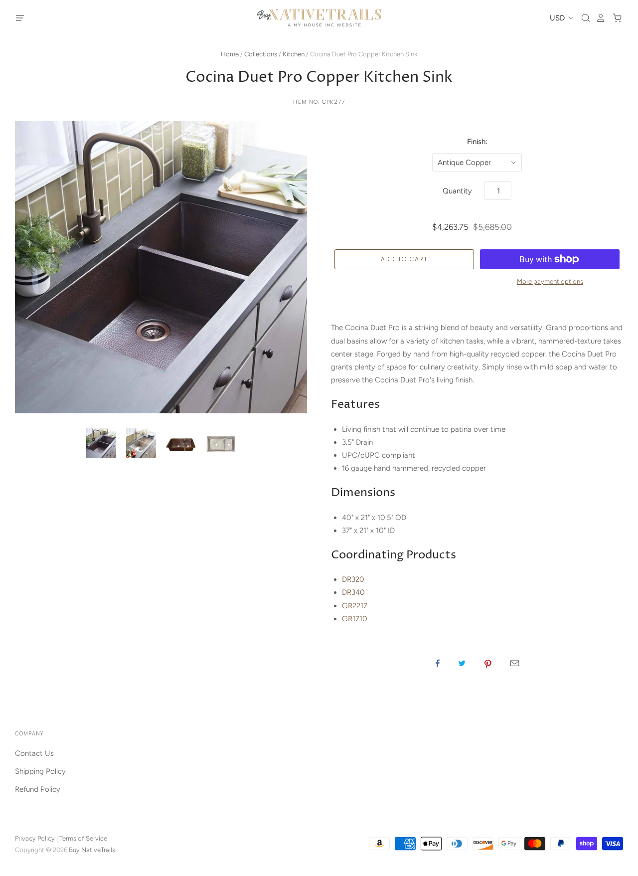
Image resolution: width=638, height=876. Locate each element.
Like (438, 663)
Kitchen (294, 54)
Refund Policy (37, 789)
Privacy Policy (35, 838)
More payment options (550, 281)
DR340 (353, 592)
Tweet (462, 663)
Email (514, 663)
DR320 (353, 579)
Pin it (488, 663)
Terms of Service (83, 838)
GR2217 (354, 605)
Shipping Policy (40, 771)
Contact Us (34, 753)
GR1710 (354, 618)
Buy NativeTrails (92, 850)
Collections (260, 54)
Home (230, 54)
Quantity (457, 190)
